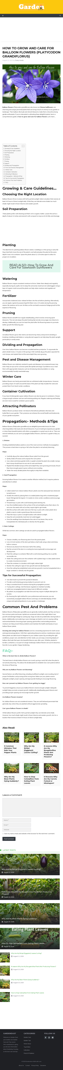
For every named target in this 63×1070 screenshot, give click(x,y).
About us (21, 1065)
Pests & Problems (29, 1053)
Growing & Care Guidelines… (13, 148)
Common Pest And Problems (13, 180)
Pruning (7, 161)
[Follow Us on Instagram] (49, 1037)
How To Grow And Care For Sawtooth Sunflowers (31, 266)
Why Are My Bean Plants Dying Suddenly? (11, 779)
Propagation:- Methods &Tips (13, 176)
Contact (27, 1065)
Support (7, 163)
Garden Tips (27, 1040)
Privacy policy (35, 1065)
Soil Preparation (9, 152)
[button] (60, 15)
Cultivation (27, 1050)
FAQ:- (7, 182)
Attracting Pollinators (11, 174)
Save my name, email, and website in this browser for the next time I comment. (29, 833)
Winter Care (8, 169)
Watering (7, 157)
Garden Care (27, 1037)
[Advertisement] (31, 29)
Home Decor (27, 1043)
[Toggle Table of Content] (22, 146)
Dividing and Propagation (12, 165)
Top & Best (27, 1047)
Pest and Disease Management (14, 167)
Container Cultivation (11, 172)
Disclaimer (43, 1065)
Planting (7, 155)
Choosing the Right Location (13, 150)
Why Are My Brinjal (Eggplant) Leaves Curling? (21, 869)
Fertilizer (7, 159)
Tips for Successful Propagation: (14, 178)
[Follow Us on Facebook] (45, 1037)
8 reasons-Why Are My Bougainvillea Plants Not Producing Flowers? (33, 966)
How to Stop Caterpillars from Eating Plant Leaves (23, 943)
